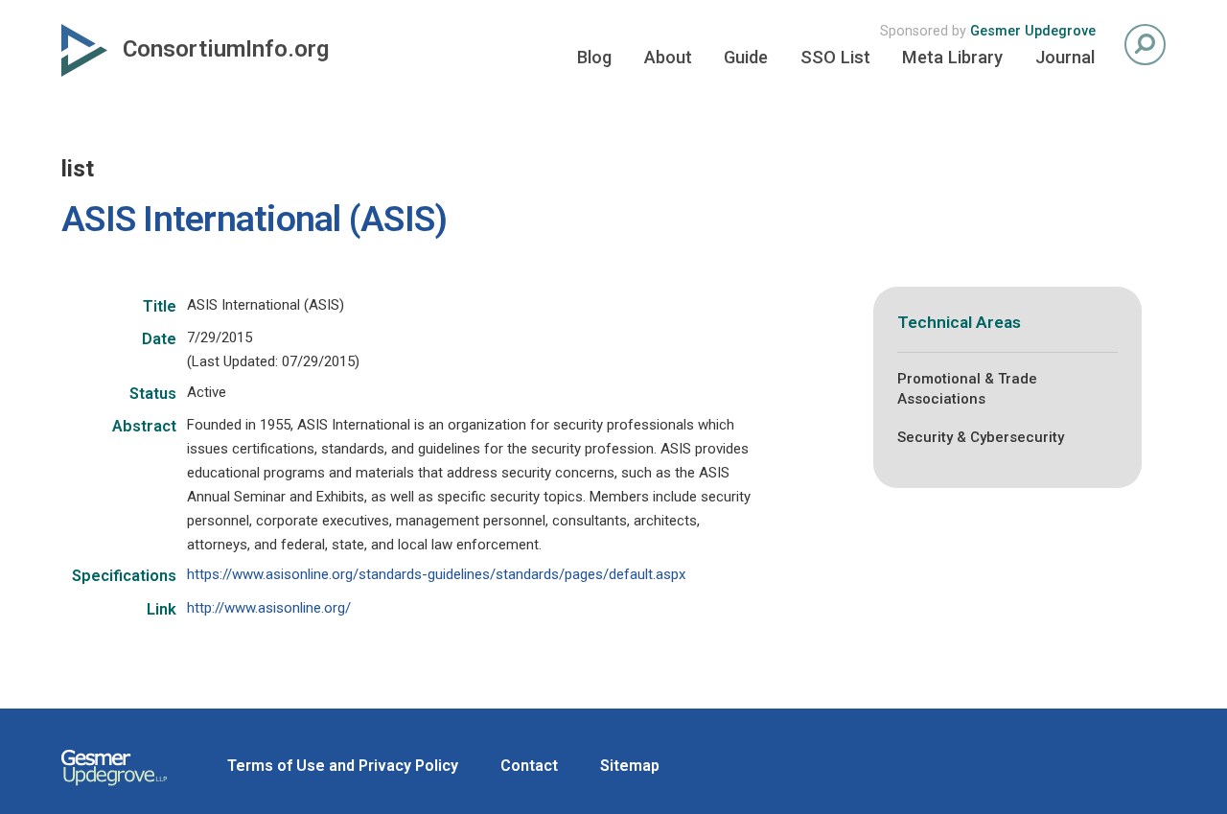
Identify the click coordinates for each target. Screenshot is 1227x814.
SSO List (835, 57)
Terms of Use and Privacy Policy (342, 765)
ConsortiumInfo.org (226, 48)
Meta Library (952, 57)
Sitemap (630, 765)
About (668, 57)
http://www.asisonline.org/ (269, 607)
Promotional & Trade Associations (967, 388)
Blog (594, 57)
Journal (1065, 57)
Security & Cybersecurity (980, 437)
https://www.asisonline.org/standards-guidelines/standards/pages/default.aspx (436, 574)
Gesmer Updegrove (1033, 31)
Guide (746, 57)
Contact (529, 765)
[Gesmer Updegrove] (114, 788)
